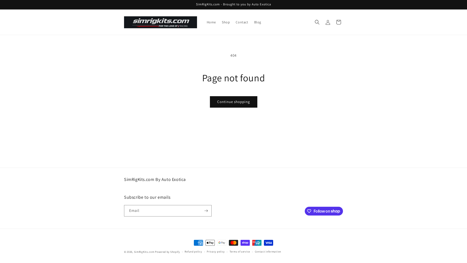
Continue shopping (233, 101)
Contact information (268, 251)
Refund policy (193, 251)
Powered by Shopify (167, 252)
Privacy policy (216, 251)
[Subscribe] (206, 210)
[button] (317, 22)
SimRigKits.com (144, 252)
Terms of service (240, 251)
